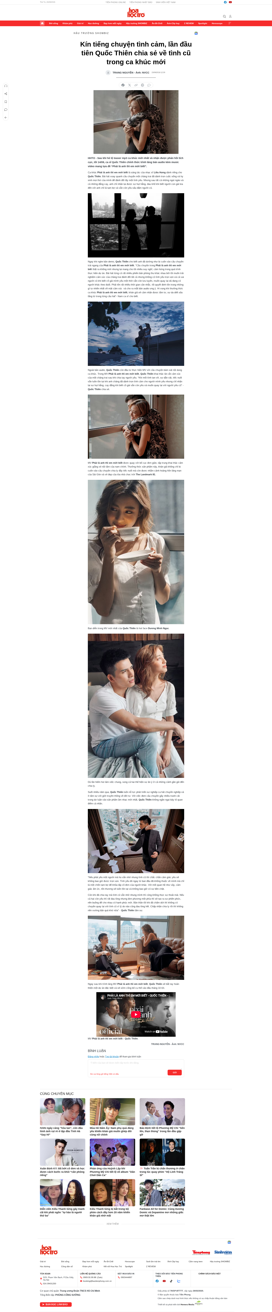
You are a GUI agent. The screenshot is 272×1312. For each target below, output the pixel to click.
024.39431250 (49, 1283)
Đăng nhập (93, 1056)
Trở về (6, 117)
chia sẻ (123, 85)
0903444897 (126, 1277)
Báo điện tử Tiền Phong (136, 12)
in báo (142, 85)
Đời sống (53, 23)
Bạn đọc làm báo (57, 1304)
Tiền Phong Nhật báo (140, 2)
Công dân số (67, 1266)
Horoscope (217, 23)
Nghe (6, 86)
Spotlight (202, 23)
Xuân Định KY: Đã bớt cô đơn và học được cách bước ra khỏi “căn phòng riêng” (62, 1172)
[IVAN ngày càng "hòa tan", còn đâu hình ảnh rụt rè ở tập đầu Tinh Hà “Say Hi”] (62, 1111)
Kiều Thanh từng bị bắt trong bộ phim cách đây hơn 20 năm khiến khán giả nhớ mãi (110, 1212)
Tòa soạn (45, 1274)
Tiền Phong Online (116, 2)
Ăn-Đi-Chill (157, 23)
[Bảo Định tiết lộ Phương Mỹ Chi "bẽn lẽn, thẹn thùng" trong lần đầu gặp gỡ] (162, 1111)
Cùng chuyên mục (57, 1094)
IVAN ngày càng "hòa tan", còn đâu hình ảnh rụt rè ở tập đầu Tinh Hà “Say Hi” (61, 1131)
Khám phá (67, 23)
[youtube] (230, 2)
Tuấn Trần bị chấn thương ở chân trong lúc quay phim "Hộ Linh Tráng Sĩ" (162, 1172)
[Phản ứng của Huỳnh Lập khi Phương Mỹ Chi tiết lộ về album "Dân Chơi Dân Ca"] (112, 1152)
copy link (136, 85)
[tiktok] (173, 1281)
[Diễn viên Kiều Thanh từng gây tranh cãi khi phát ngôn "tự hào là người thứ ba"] (62, 1192)
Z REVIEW (189, 23)
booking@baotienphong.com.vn (97, 1281)
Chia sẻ (6, 94)
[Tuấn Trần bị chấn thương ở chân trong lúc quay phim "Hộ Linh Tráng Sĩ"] (162, 1152)
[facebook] (225, 2)
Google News (196, 33)
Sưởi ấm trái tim (153, 1261)
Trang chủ (42, 23)
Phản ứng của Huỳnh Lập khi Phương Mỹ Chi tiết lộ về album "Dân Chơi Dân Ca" (112, 1172)
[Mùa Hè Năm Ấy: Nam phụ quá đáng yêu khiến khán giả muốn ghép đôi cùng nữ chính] (112, 1111)
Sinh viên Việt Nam (166, 2)
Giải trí (80, 23)
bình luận (149, 85)
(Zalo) (99, 1277)
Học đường (93, 23)
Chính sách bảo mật (209, 1274)
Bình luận (6, 110)
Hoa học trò (49, 1250)
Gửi (175, 1072)
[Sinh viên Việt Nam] (223, 1253)
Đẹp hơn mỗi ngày (113, 23)
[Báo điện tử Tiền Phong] (201, 1253)
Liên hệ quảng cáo (90, 1274)
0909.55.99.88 (89, 1277)
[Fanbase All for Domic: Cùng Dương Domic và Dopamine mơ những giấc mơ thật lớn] (162, 1192)
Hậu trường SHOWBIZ (136, 23)
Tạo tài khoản (112, 1056)
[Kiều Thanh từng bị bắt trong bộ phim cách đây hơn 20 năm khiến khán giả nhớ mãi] (112, 1192)
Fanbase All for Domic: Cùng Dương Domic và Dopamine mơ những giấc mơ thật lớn (162, 1212)
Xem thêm (230, 23)
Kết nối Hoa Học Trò (113, 1266)
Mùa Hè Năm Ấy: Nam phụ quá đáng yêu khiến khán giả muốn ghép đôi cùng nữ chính (112, 1131)
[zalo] (180, 1281)
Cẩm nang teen (196, 1261)
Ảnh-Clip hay (173, 23)
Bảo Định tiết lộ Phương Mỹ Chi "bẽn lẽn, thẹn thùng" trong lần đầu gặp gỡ (162, 1131)
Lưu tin (6, 102)
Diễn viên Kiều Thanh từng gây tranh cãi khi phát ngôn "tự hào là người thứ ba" (62, 1212)
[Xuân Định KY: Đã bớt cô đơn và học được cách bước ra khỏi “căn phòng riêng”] (62, 1152)
